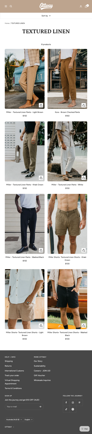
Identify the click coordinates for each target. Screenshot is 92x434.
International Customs (14, 371)
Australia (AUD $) (12, 420)
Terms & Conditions (13, 388)
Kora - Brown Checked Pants (67, 112)
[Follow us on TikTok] (66, 409)
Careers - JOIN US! (42, 371)
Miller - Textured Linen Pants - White (67, 185)
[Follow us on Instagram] (72, 402)
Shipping (9, 361)
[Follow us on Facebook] (66, 402)
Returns (8, 366)
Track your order (12, 375)
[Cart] (86, 6)
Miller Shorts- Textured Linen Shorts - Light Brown (24, 333)
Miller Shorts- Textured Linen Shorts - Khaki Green (67, 258)
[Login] (81, 6)
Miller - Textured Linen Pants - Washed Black (25, 257)
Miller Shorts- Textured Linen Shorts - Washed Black (67, 333)
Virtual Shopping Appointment (12, 382)
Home (7, 23)
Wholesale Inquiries (42, 380)
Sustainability (40, 366)
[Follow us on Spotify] (72, 409)
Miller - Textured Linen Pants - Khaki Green (24, 185)
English (27, 420)
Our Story (38, 361)
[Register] (40, 407)
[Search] (11, 6)
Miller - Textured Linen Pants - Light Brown (24, 112)
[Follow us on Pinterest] (79, 402)
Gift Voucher (39, 375)
